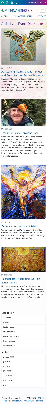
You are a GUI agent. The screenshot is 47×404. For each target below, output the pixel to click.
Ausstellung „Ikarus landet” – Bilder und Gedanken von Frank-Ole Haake (22, 73)
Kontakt (41, 16)
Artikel (4, 16)
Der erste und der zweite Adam (19, 226)
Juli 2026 (6, 361)
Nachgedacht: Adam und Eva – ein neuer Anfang (20, 280)
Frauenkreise (9, 331)
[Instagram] (7, 2)
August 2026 (8, 357)
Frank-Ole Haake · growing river (19, 133)
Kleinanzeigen (9, 341)
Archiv (6, 322)
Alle (4, 385)
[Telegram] (12, 2)
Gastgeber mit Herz (11, 336)
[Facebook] (2, 2)
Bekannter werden (35, 2)
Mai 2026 (7, 371)
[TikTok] (16, 2)
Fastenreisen (8, 327)
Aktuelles (7, 317)
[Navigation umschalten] (42, 10)
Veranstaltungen (23, 16)
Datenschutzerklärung (33, 401)
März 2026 (7, 380)
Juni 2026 (7, 366)
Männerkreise (9, 345)
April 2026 (7, 375)
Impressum (17, 401)
